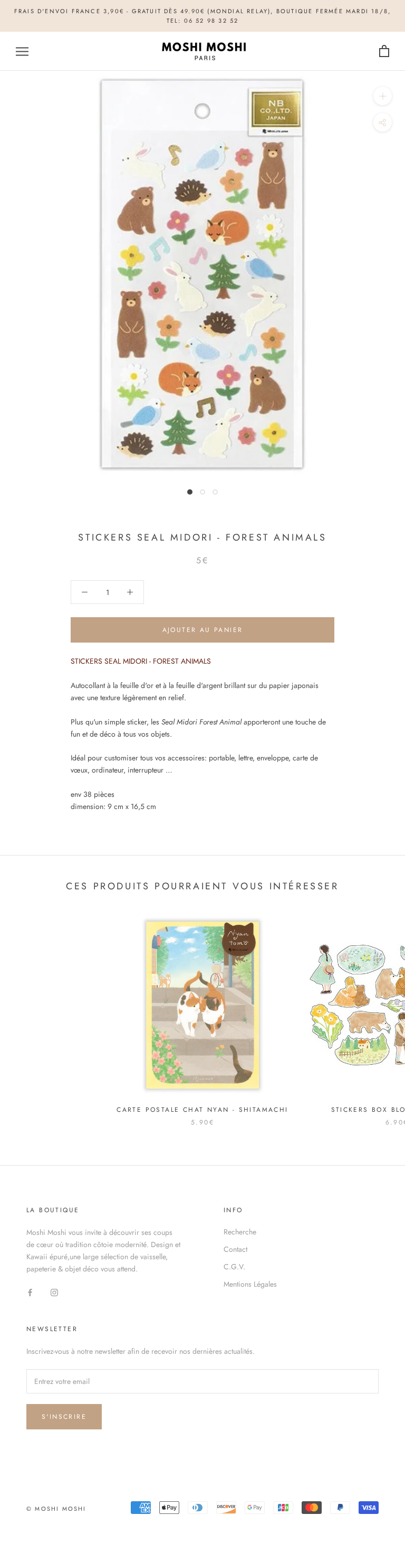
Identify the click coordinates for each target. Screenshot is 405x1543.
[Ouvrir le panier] (384, 51)
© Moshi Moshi (56, 1508)
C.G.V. (234, 1266)
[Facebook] (30, 1292)
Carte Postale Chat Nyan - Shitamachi (202, 1109)
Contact (235, 1249)
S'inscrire (64, 1416)
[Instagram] (54, 1292)
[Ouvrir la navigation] (22, 51)
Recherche (240, 1231)
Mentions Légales (250, 1284)
